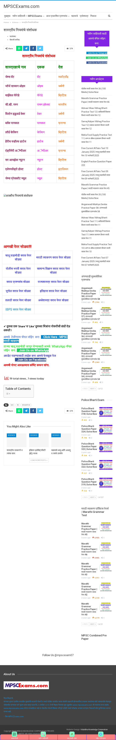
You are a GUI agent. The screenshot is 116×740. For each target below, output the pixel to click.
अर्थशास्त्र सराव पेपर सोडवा (53, 300)
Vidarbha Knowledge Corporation (94, 730)
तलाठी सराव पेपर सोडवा (18, 300)
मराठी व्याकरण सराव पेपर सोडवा (53, 257)
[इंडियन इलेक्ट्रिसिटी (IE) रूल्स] (39, 440)
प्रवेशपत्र (84, 16)
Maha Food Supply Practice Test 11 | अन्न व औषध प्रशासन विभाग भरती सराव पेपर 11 (96, 138)
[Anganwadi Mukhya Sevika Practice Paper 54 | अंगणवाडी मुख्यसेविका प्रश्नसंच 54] (105, 372)
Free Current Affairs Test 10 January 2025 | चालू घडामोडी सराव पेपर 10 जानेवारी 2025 (95, 152)
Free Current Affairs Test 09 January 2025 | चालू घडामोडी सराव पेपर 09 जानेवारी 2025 (95, 175)
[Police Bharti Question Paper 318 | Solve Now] (105, 412)
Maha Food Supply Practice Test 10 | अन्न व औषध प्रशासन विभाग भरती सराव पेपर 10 (96, 248)
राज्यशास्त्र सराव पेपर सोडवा (53, 282)
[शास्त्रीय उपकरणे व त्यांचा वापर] (16, 440)
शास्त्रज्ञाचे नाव (26, 405)
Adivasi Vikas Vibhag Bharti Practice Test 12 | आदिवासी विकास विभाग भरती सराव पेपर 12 (95, 112)
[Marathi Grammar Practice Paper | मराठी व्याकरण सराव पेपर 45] (105, 527)
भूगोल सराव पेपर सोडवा (18, 291)
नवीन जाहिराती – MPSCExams (27, 16)
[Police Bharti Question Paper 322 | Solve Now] (105, 465)
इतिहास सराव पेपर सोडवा (53, 291)
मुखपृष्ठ (7, 16)
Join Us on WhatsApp (34, 350)
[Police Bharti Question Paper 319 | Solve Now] (105, 482)
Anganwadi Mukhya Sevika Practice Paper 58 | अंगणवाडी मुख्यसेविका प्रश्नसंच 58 (94, 208)
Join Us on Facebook (31, 359)
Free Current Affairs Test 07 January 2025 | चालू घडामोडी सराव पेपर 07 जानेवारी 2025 (95, 261)
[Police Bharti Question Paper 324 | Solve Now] (105, 430)
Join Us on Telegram (97, 53)
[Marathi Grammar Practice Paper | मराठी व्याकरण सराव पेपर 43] (105, 567)
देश (18, 405)
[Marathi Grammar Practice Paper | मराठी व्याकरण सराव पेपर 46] (105, 547)
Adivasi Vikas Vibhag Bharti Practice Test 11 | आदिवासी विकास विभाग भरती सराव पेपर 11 (95, 221)
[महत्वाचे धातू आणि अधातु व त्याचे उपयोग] (61, 440)
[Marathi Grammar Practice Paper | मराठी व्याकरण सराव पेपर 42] (105, 587)
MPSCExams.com (21, 6)
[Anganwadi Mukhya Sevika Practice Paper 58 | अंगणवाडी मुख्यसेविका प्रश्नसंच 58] (105, 291)
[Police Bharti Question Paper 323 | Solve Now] (105, 447)
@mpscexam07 (64, 655)
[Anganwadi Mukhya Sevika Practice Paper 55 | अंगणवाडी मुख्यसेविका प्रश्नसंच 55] (105, 351)
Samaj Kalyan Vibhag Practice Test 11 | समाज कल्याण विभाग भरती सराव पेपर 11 (95, 234)
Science (11, 435)
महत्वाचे (74, 16)
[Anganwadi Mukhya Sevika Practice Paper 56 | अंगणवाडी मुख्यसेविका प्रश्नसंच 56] (105, 332)
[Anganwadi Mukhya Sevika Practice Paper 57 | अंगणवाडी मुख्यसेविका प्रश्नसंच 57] (105, 312)
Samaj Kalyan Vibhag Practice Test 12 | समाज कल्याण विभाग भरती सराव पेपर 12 (95, 125)
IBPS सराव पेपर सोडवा (18, 309)
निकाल (93, 16)
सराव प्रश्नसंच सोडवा (18, 282)
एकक (12, 405)
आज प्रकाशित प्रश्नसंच (56, 16)
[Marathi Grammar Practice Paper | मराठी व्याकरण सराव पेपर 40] (105, 607)
